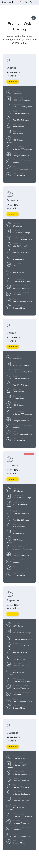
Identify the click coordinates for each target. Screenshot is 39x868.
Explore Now (7, 2)
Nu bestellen (13, 81)
